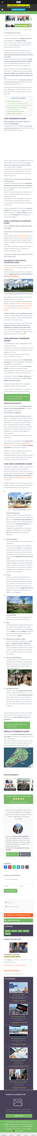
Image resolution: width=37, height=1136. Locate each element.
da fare (10, 907)
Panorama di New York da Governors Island (20, 105)
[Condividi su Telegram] (18, 867)
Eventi (20, 931)
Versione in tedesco (19, 1130)
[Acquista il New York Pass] (18, 992)
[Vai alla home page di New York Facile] (18, 22)
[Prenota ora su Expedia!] (18, 947)
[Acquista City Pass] (18, 1014)
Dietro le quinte (15, 1124)
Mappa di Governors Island (14, 113)
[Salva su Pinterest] (9, 867)
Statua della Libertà (13, 276)
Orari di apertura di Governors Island (18, 103)
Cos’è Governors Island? (13, 101)
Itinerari (20, 29)
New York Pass (12, 445)
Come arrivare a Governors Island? (17, 107)
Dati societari (9, 1128)
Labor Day (24, 238)
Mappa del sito (18, 12)
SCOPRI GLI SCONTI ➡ (18, 9)
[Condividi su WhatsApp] (14, 867)
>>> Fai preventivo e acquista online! (18, 1066)
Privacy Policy (23, 1124)
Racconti (8, 934)
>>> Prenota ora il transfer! (18, 1044)
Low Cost (26, 931)
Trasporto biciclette (14, 109)
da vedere (15, 907)
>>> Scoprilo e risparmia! (18, 1001)
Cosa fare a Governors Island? (15, 111)
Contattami (26, 12)
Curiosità (14, 931)
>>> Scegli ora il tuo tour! (18, 1088)
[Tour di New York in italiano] (18, 1079)
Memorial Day (21, 236)
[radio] (14, 799)
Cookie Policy (30, 1124)
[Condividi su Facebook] (5, 867)
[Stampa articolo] (27, 867)
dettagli (29, 1128)
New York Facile (13, 29)
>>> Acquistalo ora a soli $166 (18, 1022)
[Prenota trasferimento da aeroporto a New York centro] (18, 1036)
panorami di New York (10, 267)
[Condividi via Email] (22, 867)
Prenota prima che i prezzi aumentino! (15, 965)
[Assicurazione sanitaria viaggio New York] (18, 1058)
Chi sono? (10, 12)
